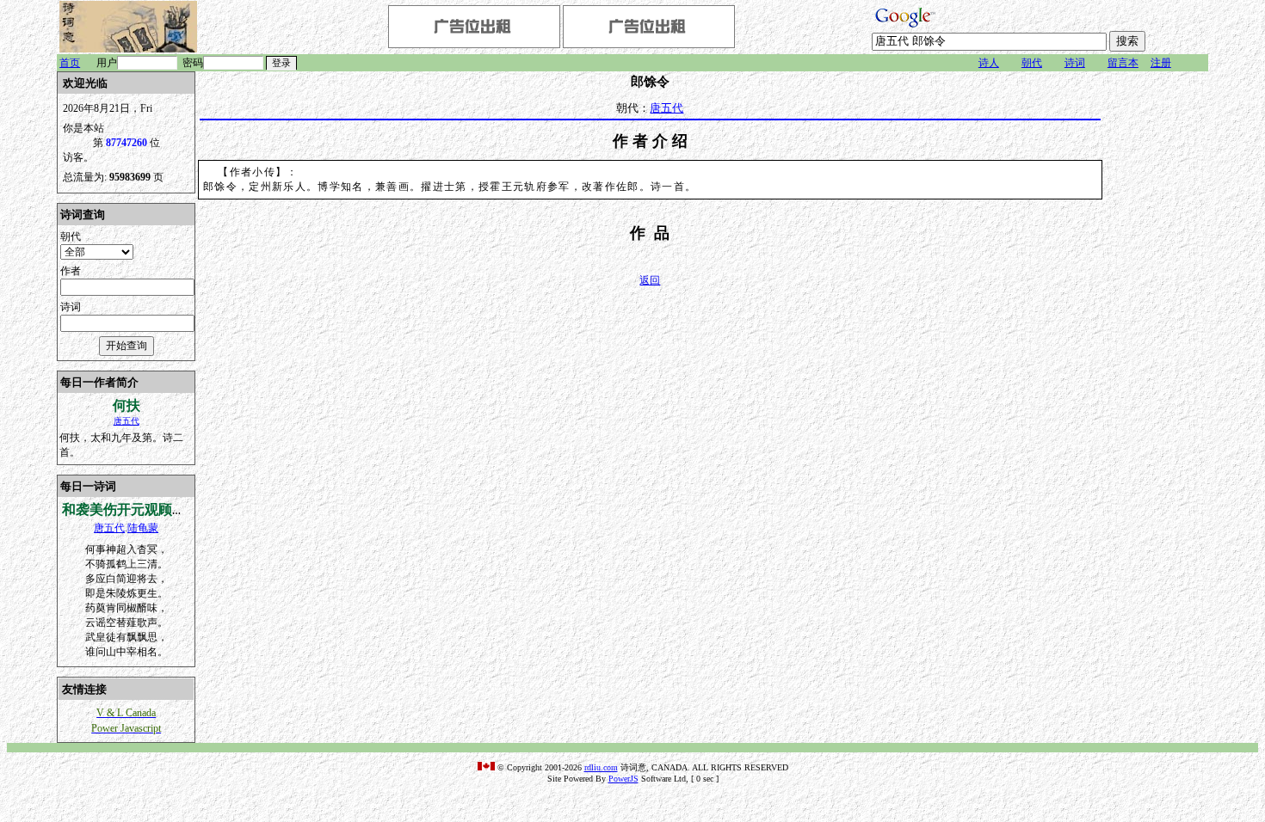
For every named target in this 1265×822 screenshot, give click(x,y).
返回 (649, 280)
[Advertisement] (1156, 329)
